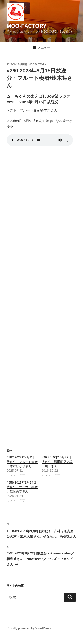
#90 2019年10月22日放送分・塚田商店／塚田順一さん (57, 462)
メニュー (44, 48)
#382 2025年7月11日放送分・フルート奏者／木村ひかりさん (22, 462)
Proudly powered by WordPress (29, 628)
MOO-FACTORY (26, 26)
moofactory (37, 64)
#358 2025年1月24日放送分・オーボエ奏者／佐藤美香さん (22, 487)
